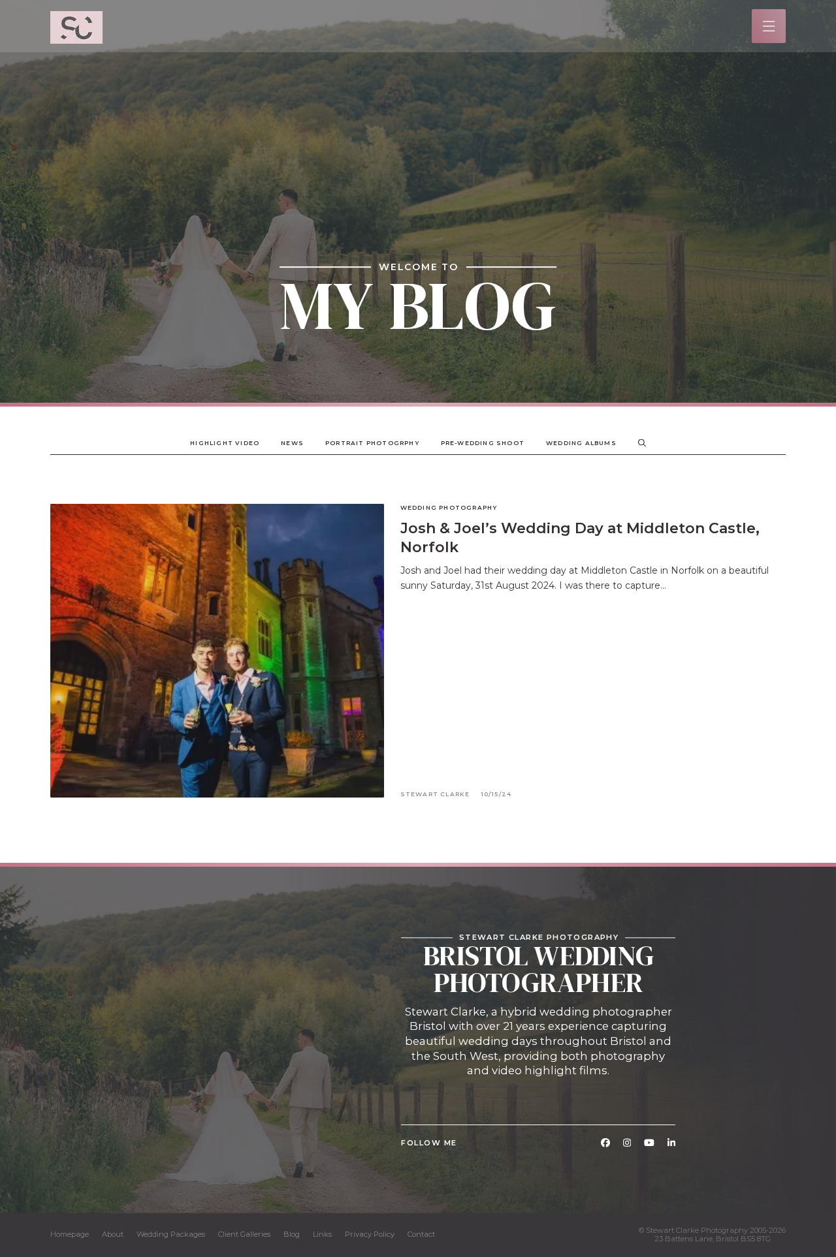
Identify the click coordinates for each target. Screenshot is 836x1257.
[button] (769, 26)
